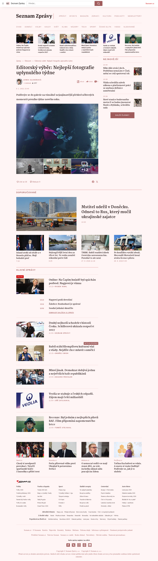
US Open (61, 499)
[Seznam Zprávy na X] (73, 545)
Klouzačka (85, 515)
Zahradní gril (108, 515)
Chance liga (62, 490)
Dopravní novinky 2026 (129, 496)
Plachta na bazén (60, 515)
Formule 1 (62, 503)
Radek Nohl (61, 286)
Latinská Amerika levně (108, 503)
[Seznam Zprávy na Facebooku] (68, 545)
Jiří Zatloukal (62, 400)
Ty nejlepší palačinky (86, 490)
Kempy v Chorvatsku (107, 490)
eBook (82, 82)
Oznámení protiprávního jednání (121, 530)
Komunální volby (21, 506)
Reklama (76, 530)
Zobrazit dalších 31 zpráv (61, 313)
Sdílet (91, 82)
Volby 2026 (19, 490)
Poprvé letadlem (105, 493)
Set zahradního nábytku (96, 515)
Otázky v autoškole (127, 503)
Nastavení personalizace (117, 535)
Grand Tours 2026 (42, 506)
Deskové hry (94, 519)
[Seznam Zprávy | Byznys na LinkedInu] (90, 545)
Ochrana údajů (85, 530)
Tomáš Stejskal (63, 428)
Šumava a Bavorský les (108, 496)
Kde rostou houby (81, 512)
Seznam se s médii (66, 535)
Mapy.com (60, 512)
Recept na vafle (84, 503)
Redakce (68, 530)
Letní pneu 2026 (127, 490)
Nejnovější (110, 59)
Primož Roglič (41, 503)
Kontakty (60, 530)
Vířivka (116, 515)
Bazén (52, 515)
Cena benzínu (92, 512)
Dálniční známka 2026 (128, 493)
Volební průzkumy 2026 (23, 493)
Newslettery (90, 535)
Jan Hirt (39, 496)
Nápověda (52, 530)
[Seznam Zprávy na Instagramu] (79, 545)
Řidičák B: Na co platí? (129, 499)
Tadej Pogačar (41, 499)
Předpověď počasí (69, 512)
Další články (122, 115)
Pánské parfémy (122, 519)
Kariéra (45, 530)
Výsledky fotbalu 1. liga (66, 493)
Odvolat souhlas (101, 535)
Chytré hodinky (111, 519)
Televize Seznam (53, 535)
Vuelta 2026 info (42, 490)
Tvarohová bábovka (85, 499)
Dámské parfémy (77, 519)
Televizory (103, 519)
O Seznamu (37, 530)
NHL (60, 506)
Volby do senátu (21, 503)
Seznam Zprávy (62, 333)
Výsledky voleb (21, 496)
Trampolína (70, 515)
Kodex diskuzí (80, 535)
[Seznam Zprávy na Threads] (84, 545)
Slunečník (77, 515)
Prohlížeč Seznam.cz (38, 535)
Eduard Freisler (63, 377)
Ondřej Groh (62, 353)
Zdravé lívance (84, 496)
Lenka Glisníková (32, 80)
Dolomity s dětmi (106, 506)
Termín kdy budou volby (23, 499)
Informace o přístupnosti (100, 530)
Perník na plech (84, 506)
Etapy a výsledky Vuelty (44, 493)
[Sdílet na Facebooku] (93, 182)
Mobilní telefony (53, 519)
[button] (24, 38)
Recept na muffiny (85, 493)
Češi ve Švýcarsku (106, 499)
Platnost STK (126, 506)
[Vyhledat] (98, 3)
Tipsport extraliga (64, 496)
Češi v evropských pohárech (106, 512)
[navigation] (3, 3)
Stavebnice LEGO (64, 519)
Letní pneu (86, 519)
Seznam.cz (150, 3)
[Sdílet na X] (97, 182)
